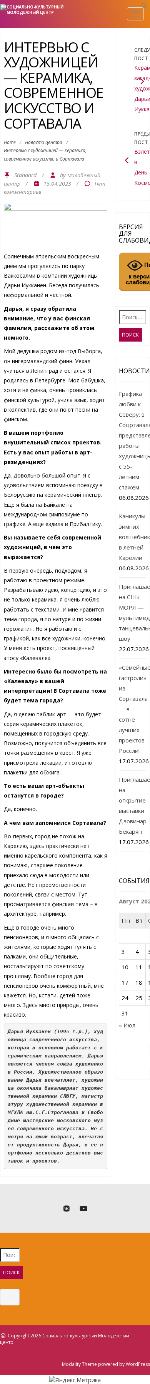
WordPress (138, 1364)
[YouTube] (83, 1209)
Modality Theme (79, 1364)
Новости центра (43, 142)
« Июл (127, 1025)
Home (10, 142)
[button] (144, 7)
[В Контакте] (66, 1209)
